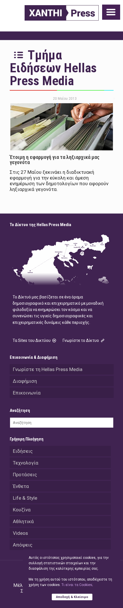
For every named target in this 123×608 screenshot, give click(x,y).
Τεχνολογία (25, 463)
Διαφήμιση (25, 381)
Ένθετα (21, 486)
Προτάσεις (25, 474)
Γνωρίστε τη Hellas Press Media (47, 369)
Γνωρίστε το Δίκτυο (81, 340)
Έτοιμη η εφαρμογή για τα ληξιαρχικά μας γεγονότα (55, 159)
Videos (20, 533)
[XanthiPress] (62, 12)
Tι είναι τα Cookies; (77, 585)
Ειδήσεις (23, 451)
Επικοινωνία (27, 393)
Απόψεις (22, 545)
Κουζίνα (22, 510)
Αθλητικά (23, 521)
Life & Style (25, 498)
